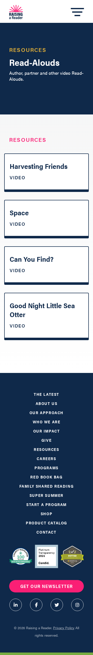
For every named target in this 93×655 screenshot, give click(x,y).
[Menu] (77, 12)
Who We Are (47, 422)
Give (46, 440)
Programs (46, 468)
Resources (46, 449)
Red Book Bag (46, 477)
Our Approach (46, 412)
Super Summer (46, 495)
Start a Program (46, 504)
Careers (46, 458)
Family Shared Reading (46, 486)
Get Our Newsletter (46, 586)
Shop (46, 513)
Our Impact (46, 431)
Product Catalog (46, 523)
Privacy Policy (63, 627)
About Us (47, 403)
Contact (46, 532)
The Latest (46, 394)
